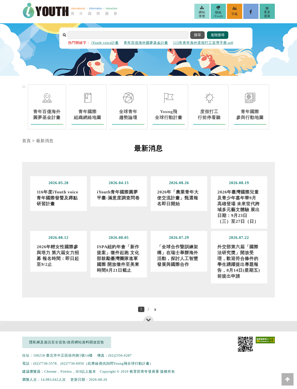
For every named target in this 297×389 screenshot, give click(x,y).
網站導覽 (202, 14)
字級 (234, 14)
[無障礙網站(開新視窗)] (265, 340)
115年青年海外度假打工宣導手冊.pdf (203, 43)
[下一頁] (155, 310)
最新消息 (44, 140)
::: (191, 5)
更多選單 (267, 14)
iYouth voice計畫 (105, 43)
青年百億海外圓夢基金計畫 (146, 43)
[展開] (148, 320)
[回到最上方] (288, 379)
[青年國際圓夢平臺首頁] (70, 17)
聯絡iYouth (218, 14)
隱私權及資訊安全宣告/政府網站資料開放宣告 (66, 342)
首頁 (26, 140)
